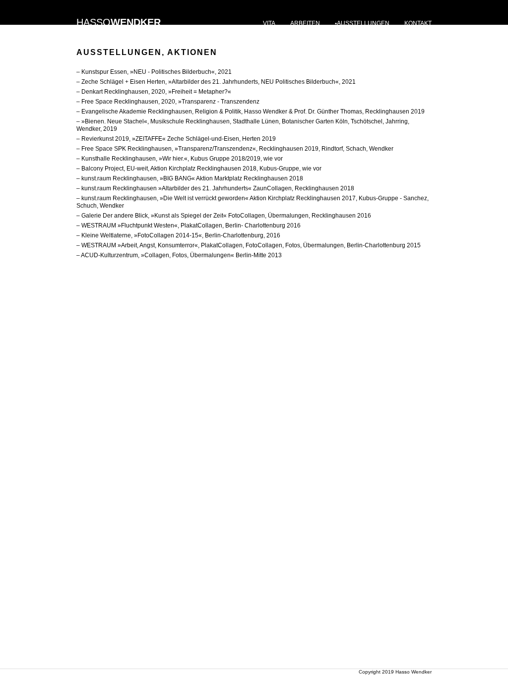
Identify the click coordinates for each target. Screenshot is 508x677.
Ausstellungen (363, 23)
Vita (269, 23)
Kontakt (418, 23)
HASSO (118, 22)
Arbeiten (305, 23)
